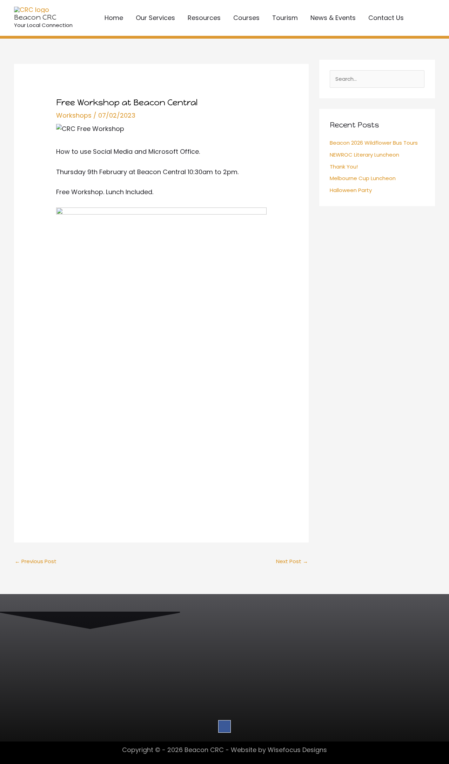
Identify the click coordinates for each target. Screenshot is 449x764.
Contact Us (386, 17)
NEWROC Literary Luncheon (364, 154)
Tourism (285, 17)
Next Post (292, 561)
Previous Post (35, 561)
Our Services (155, 17)
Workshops (74, 115)
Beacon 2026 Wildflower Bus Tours (374, 142)
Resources (204, 17)
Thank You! (344, 166)
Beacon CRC (35, 17)
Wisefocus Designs (297, 749)
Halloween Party (351, 190)
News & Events (333, 17)
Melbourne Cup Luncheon (363, 178)
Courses (246, 17)
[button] (425, 18)
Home (114, 17)
